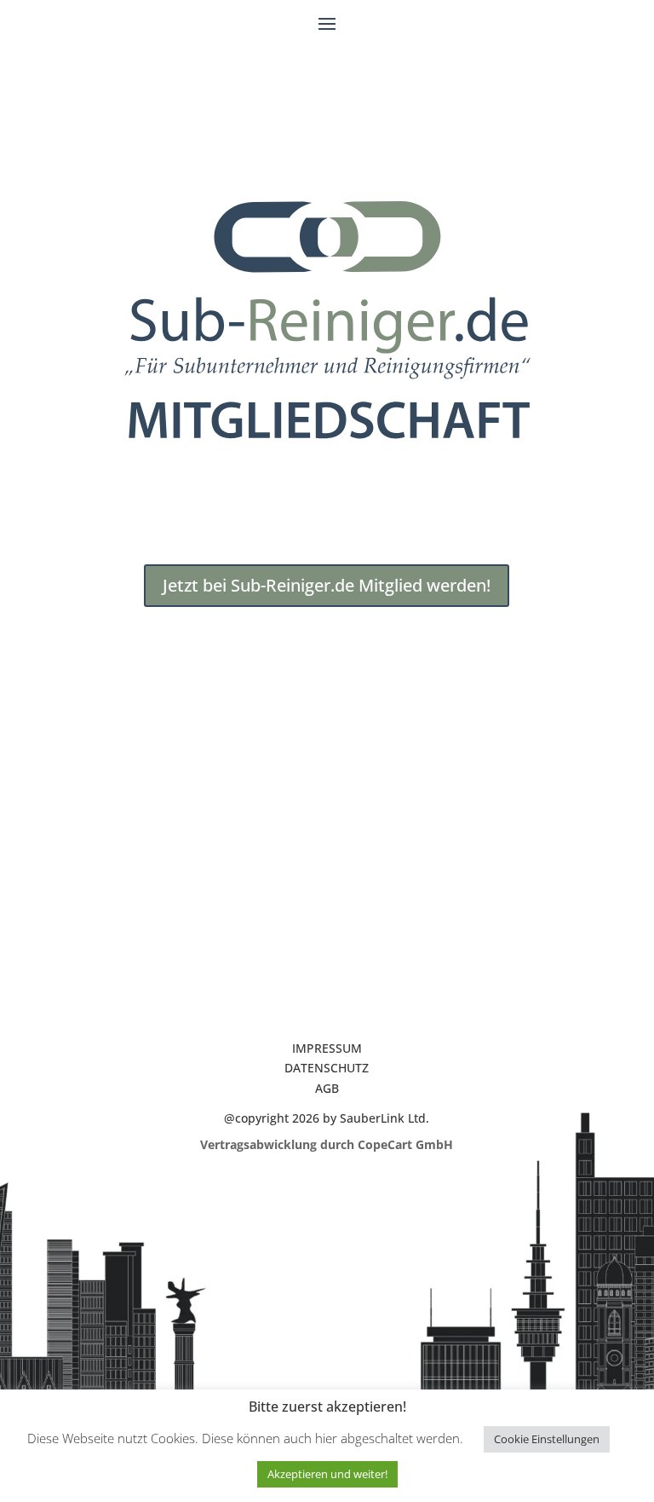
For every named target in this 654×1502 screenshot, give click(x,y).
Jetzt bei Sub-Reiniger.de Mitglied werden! (326, 585)
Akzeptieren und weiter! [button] (327, 1474)
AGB (327, 1088)
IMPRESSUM (327, 1048)
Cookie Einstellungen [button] (547, 1439)
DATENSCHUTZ (326, 1068)
